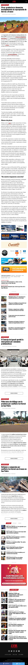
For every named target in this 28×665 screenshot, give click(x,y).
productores (17, 276)
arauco (13, 275)
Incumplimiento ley (6, 276)
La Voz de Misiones (12, 54)
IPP (12, 276)
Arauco (7, 44)
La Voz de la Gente (8, 654)
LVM (10, 123)
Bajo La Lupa (15, 654)
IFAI (23, 275)
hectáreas (18, 275)
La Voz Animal (20, 654)
